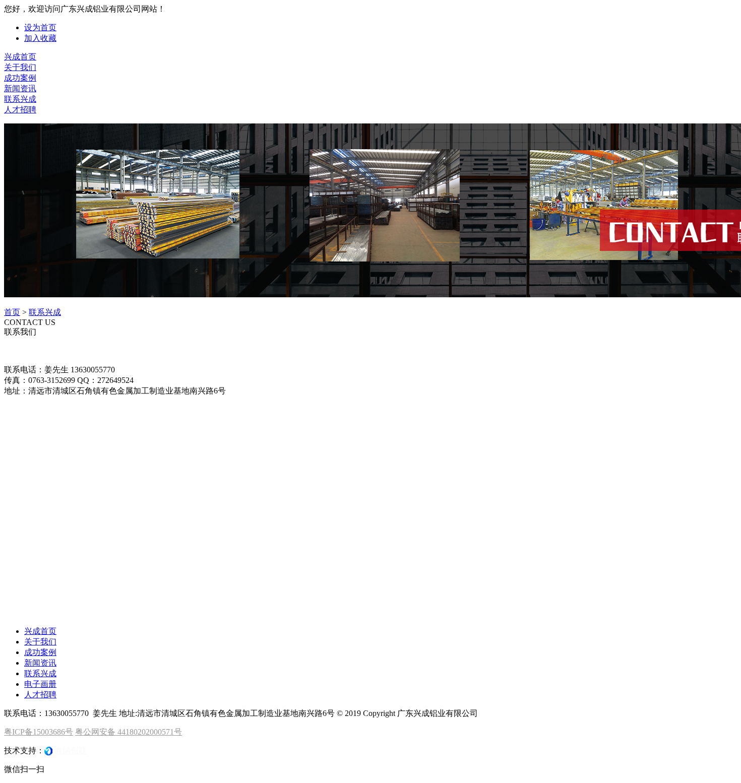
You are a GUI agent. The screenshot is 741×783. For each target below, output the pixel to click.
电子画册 (40, 684)
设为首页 (40, 27)
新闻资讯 (20, 88)
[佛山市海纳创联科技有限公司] (48, 750)
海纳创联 (70, 750)
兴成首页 (20, 56)
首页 (12, 312)
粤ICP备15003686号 (38, 732)
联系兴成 (20, 99)
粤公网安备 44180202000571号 (128, 732)
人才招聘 (20, 109)
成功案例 (20, 78)
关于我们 (20, 67)
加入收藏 (40, 38)
